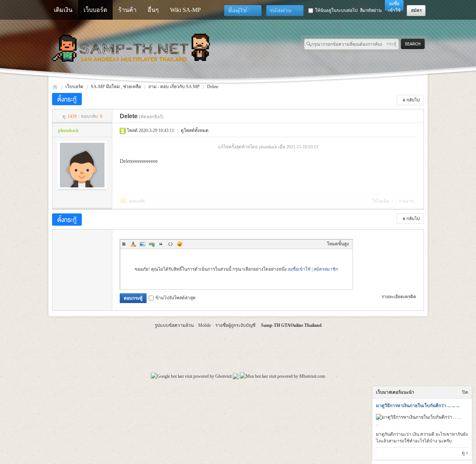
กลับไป (413, 100)
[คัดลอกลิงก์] (151, 116)
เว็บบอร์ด (95, 10)
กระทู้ (391, 43)
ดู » (465, 452)
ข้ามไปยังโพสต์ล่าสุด (175, 297)
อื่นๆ (153, 10)
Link (151, 244)
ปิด (465, 392)
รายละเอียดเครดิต (399, 296)
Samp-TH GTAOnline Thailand (291, 325)
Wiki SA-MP (185, 10)
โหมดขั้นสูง (338, 243)
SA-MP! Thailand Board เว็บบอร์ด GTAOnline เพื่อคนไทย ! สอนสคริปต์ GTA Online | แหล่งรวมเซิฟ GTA (55, 86)
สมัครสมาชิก (325, 269)
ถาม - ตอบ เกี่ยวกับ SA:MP (174, 86)
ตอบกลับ (137, 201)
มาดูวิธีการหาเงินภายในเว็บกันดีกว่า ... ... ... (418, 405)
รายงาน (406, 201)
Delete (212, 86)
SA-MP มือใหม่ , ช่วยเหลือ (116, 86)
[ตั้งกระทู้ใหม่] (67, 99)
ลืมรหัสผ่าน (371, 10)
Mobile (204, 325)
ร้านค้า (127, 10)
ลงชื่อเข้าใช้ (299, 269)
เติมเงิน (63, 10)
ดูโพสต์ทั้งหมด (195, 130)
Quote (161, 244)
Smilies (179, 244)
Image (142, 244)
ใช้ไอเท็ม (380, 201)
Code (170, 244)
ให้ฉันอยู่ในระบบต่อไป (336, 10)
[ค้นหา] (414, 44)
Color (133, 244)
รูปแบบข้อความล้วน (174, 325)
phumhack (68, 130)
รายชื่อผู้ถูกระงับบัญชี (235, 325)
